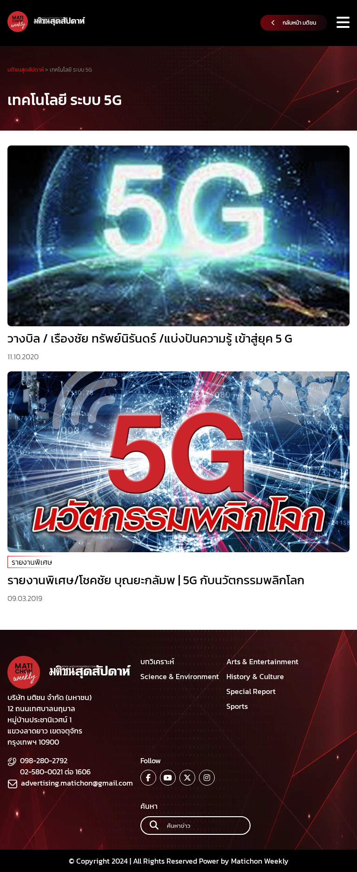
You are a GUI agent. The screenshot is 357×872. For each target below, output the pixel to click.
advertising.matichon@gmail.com (77, 782)
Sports (237, 706)
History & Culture (255, 676)
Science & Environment (179, 676)
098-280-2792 (43, 760)
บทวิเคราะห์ (157, 661)
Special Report (251, 691)
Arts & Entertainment (262, 661)
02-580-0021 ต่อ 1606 (55, 771)
